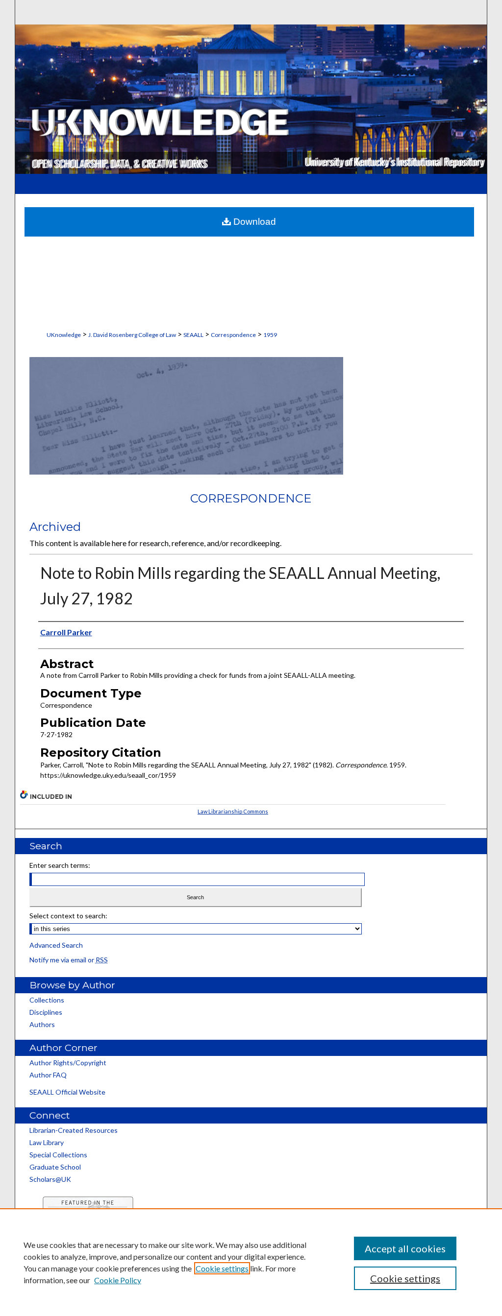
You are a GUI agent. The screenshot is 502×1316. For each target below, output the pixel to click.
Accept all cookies (405, 1248)
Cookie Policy (117, 1280)
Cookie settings (222, 1268)
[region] (251, 1262)
